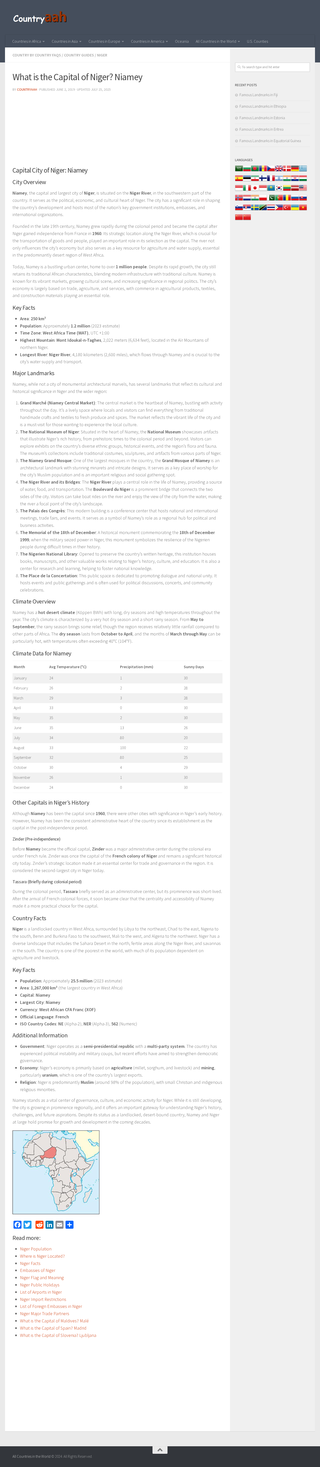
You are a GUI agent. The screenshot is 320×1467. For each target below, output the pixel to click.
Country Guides (79, 54)
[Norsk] (239, 200)
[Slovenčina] (303, 200)
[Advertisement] (117, 131)
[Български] (247, 171)
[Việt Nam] (303, 210)
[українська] (295, 210)
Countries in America (147, 41)
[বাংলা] (255, 171)
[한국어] (279, 190)
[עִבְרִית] (279, 180)
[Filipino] (279, 210)
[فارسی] (255, 180)
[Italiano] (247, 190)
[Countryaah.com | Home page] (40, 17)
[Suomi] (263, 180)
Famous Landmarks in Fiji (259, 94)
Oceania (182, 41)
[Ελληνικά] (303, 171)
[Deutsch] (295, 171)
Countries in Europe (104, 41)
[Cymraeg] (279, 171)
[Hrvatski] (295, 180)
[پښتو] (271, 200)
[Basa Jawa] (263, 190)
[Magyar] (303, 180)
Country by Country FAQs (36, 54)
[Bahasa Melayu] (303, 190)
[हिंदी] (287, 180)
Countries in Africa (26, 41)
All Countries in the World (216, 41)
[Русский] (295, 200)
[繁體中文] (247, 219)
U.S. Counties (257, 41)
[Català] (263, 171)
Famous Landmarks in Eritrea (262, 129)
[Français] (271, 180)
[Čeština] (271, 171)
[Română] (287, 200)
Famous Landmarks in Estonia (262, 117)
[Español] (239, 180)
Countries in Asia (65, 41)
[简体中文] (239, 219)
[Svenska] (255, 210)
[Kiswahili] (263, 210)
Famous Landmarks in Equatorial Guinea (270, 140)
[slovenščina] (239, 210)
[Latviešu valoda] (295, 190)
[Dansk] (287, 171)
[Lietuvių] (287, 190)
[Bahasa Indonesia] (239, 190)
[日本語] (255, 190)
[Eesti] (247, 180)
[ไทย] (271, 210)
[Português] (279, 200)
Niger (102, 54)
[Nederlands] (247, 200)
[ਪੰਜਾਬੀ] (255, 200)
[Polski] (263, 200)
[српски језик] (247, 210)
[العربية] (239, 171)
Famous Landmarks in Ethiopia (263, 106)
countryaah (27, 89)
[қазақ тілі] (271, 190)
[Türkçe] (287, 210)
